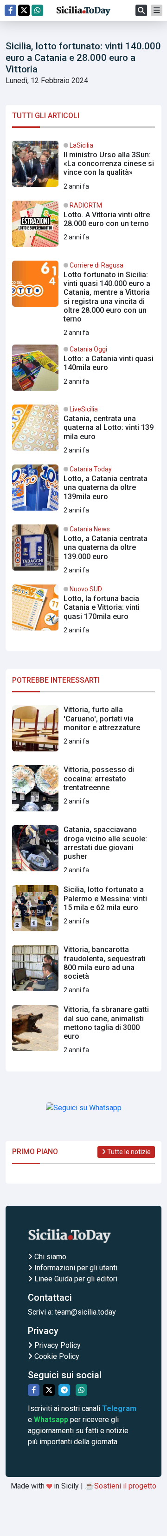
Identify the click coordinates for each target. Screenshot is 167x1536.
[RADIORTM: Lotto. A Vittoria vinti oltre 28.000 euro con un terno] (83, 227)
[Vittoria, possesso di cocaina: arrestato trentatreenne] (83, 792)
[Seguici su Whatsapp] (37, 10)
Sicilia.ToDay (83, 11)
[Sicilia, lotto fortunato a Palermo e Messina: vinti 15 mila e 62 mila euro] (83, 912)
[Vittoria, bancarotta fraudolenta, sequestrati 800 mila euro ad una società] (83, 972)
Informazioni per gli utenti (74, 1267)
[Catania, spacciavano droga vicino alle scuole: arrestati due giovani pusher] (83, 852)
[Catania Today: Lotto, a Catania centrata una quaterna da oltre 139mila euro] (83, 491)
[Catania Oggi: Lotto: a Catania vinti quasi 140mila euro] (83, 371)
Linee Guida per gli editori (74, 1278)
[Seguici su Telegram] (64, 1390)
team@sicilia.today (85, 1312)
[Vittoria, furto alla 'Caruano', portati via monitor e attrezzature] (83, 732)
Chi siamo (49, 1256)
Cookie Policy (55, 1356)
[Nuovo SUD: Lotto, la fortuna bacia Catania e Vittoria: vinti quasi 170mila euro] (83, 611)
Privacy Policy (56, 1345)
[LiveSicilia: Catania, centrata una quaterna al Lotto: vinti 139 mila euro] (83, 431)
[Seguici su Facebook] (10, 10)
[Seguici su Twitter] (24, 10)
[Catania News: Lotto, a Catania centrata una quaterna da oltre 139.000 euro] (83, 551)
